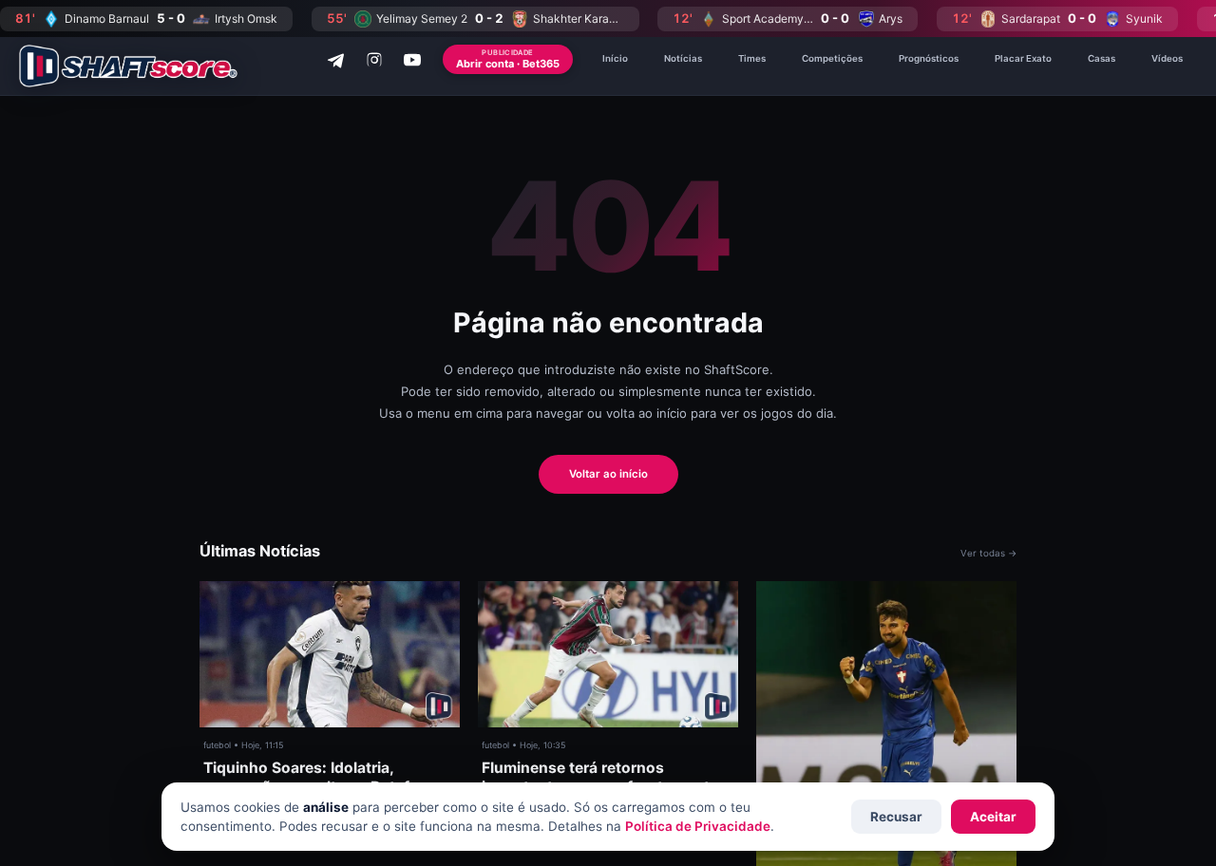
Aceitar (993, 816)
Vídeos (1167, 58)
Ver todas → (988, 553)
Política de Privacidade (697, 826)
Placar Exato (1023, 58)
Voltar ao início (608, 473)
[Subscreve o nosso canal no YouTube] (412, 60)
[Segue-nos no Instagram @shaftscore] (374, 60)
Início (615, 58)
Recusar (896, 816)
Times (752, 58)
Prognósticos (929, 58)
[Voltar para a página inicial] (128, 66)
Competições (832, 58)
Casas (1101, 58)
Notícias (683, 58)
